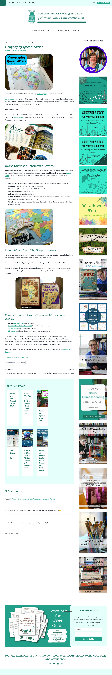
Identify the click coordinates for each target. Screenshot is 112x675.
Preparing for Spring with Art (42, 416)
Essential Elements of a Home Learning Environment (42, 460)
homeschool (21, 362)
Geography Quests (19, 117)
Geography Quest (10, 362)
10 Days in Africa (13, 328)
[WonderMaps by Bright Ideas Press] (39, 357)
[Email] (50, 663)
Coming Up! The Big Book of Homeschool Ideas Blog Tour (27, 403)
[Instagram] (58, 663)
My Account (32, 2)
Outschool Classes (38, 30)
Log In (93, 2)
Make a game (12, 331)
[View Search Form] (3, 3)
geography (8, 50)
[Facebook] (54, 663)
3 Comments (20, 42)
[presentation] (42, 398)
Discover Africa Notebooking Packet (20, 326)
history (14, 50)
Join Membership (103, 2)
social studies (22, 50)
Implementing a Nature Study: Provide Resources (20, 371)
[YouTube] (61, 663)
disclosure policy (42, 94)
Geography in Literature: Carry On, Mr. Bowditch (59, 371)
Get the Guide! (88, 639)
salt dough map (18, 323)
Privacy (29, 671)
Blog (18, 2)
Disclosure (36, 671)
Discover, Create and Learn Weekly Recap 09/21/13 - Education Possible (33, 499)
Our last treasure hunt (11, 99)
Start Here (11, 2)
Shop (24, 2)
